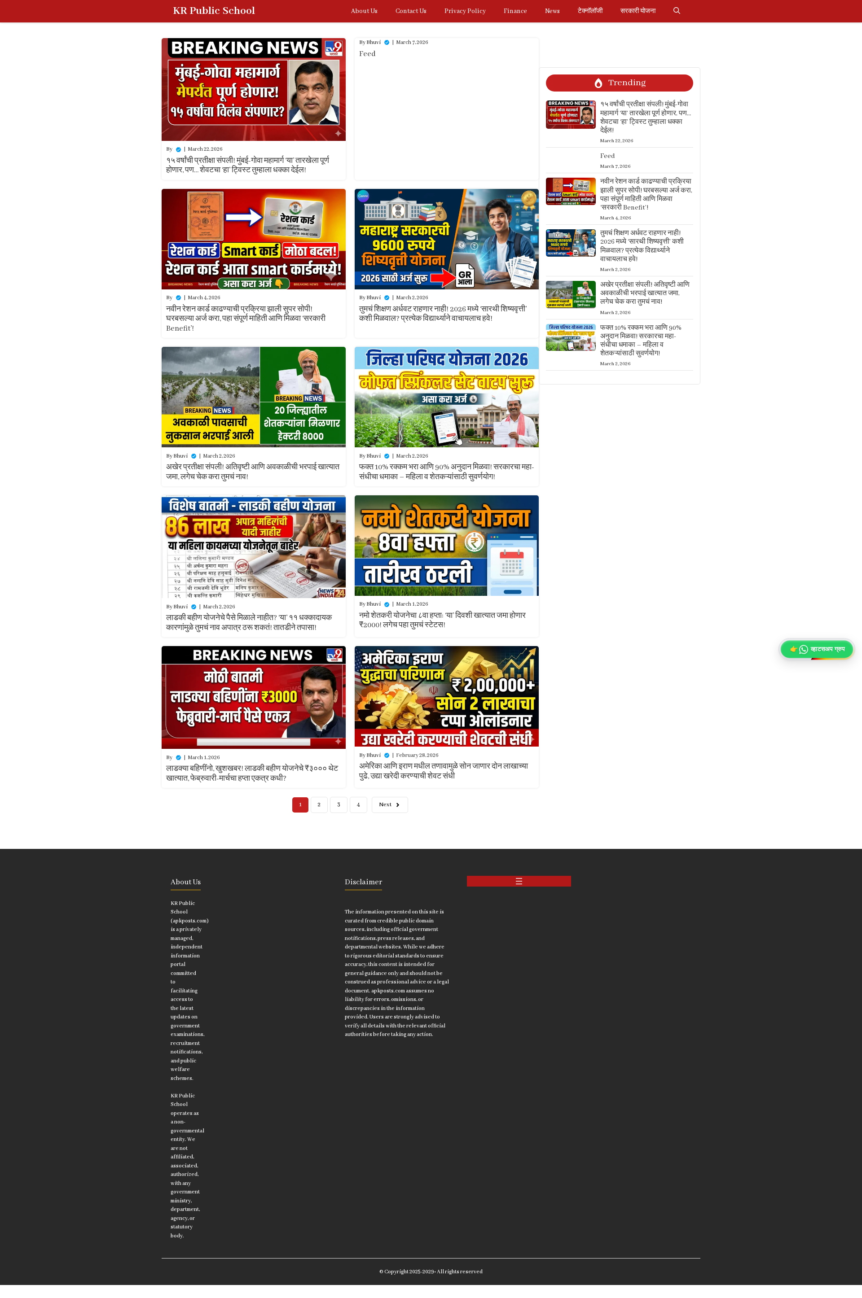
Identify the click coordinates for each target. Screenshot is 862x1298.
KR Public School (214, 10)
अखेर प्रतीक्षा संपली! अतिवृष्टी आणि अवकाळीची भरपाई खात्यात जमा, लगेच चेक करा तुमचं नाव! (645, 293)
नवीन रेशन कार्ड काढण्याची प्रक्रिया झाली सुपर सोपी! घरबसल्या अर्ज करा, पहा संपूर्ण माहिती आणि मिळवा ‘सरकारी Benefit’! (245, 319)
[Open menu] (519, 881)
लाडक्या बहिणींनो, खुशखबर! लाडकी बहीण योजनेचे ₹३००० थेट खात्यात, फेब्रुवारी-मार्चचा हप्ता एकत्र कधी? (252, 773)
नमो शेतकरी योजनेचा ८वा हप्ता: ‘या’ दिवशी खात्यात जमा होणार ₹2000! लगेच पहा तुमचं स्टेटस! (442, 620)
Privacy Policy (465, 11)
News (552, 11)
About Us (364, 11)
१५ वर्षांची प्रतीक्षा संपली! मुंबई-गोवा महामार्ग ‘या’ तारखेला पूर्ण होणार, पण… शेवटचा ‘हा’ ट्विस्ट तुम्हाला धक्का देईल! (247, 165)
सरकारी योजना (637, 11)
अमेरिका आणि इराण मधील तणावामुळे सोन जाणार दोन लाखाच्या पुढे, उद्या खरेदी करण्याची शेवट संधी (443, 771)
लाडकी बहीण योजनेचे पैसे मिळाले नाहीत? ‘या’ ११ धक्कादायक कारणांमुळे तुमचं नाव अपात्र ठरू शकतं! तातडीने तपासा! (249, 623)
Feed (367, 54)
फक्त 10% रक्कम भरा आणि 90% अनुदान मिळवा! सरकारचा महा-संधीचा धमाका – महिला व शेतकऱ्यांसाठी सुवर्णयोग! (446, 472)
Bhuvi (373, 42)
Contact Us (411, 11)
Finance (515, 11)
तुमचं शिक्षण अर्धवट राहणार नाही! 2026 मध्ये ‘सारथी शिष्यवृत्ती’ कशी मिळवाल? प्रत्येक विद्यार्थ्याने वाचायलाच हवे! (443, 314)
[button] (676, 11)
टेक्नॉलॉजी (590, 11)
